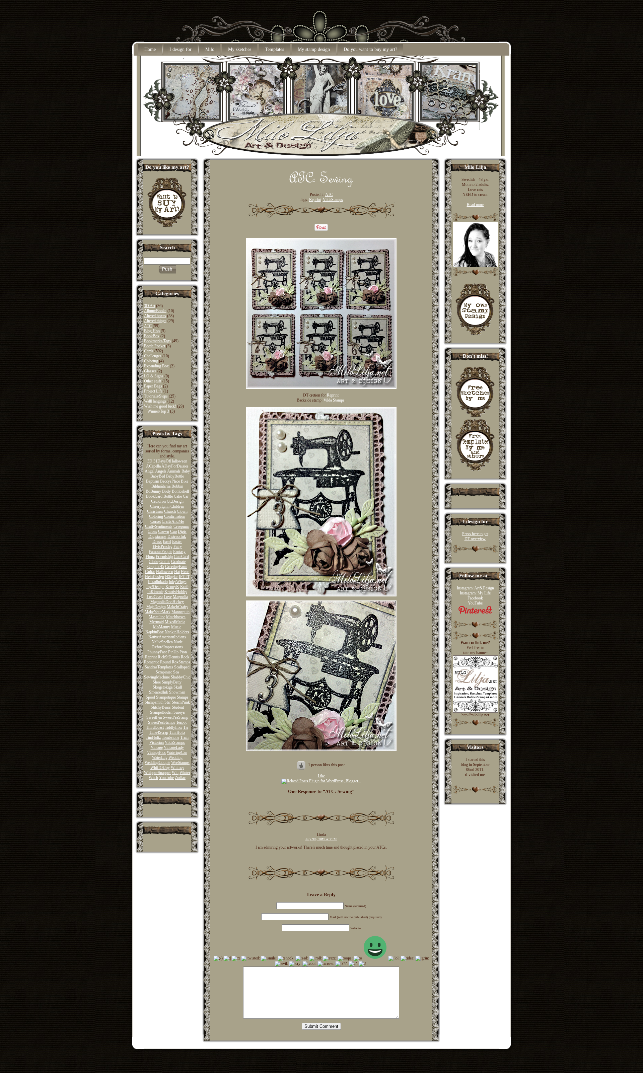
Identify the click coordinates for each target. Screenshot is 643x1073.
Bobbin (177, 486)
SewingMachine (157, 677)
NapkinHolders (177, 632)
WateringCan (177, 752)
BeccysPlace (170, 481)
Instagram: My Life (475, 593)
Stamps (183, 697)
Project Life (153, 391)
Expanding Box (156, 366)
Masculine (157, 617)
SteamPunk (181, 702)
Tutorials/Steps (156, 396)
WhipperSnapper (157, 772)
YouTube (166, 777)
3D (149, 461)
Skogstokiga (162, 687)
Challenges (152, 356)
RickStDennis (169, 657)
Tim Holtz (177, 732)
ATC (148, 326)
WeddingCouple (157, 762)
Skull (177, 687)
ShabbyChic (180, 677)
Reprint (151, 657)
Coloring (151, 361)
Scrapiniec (164, 672)
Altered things (155, 320)
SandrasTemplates (159, 667)
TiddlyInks (173, 727)
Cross (152, 531)
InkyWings (178, 581)
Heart (185, 571)
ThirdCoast (155, 727)
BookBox (151, 336)
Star (167, 702)
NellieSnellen (162, 642)
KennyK (172, 586)
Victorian (156, 742)
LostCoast (155, 596)
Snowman (177, 692)
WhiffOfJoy (160, 767)
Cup (173, 531)
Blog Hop (152, 331)
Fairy (177, 546)
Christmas (155, 511)
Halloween (164, 571)
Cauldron (158, 501)
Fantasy (179, 551)
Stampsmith (154, 702)
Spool (150, 697)
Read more (475, 204)
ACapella (153, 466)
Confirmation (174, 516)
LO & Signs (153, 376)
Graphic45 (155, 566)
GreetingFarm (176, 566)
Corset (155, 521)
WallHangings (155, 401)
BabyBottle (175, 476)
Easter (177, 541)
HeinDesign (154, 576)
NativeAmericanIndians (167, 637)
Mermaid (156, 622)
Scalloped (182, 667)
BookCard (154, 496)
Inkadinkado (158, 581)
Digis (182, 531)
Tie (185, 727)
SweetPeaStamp (175, 717)
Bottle (168, 496)
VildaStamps (175, 742)
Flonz (150, 556)
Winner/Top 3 (158, 411)
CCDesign (175, 501)
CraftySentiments (158, 526)
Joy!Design (155, 586)
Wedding (175, 757)
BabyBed (157, 476)
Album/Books (155, 310)
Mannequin (180, 612)
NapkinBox (154, 632)
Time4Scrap (158, 732)
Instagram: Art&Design (475, 588)
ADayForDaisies (175, 466)
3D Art (149, 305)
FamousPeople (160, 551)
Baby (186, 471)
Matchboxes (176, 617)
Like (321, 776)
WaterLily (159, 757)
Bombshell (180, 491)
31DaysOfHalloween (170, 461)
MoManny (161, 627)
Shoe (157, 682)
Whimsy (177, 767)
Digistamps (157, 536)
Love (168, 596)
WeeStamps (180, 762)
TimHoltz (153, 737)
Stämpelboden (161, 712)
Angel (149, 471)
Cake (178, 496)
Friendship (164, 556)
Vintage (157, 747)
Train (184, 737)
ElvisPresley (162, 546)
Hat (177, 571)
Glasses (150, 371)
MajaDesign (156, 606)
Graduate (178, 561)
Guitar (150, 571)
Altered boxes (155, 315)
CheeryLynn (159, 506)
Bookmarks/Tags (157, 341)
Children (177, 506)
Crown (163, 531)
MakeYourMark (157, 612)
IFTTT (184, 576)
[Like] (301, 765)
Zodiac (180, 777)
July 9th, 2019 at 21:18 (321, 839)
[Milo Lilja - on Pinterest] (475, 613)
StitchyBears (161, 707)
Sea (176, 672)
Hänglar (171, 576)
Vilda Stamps (334, 400)
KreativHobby (175, 591)
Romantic (151, 662)
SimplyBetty (172, 682)
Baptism (152, 481)
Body (166, 491)
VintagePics (156, 752)
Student (178, 707)
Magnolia (180, 596)
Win (175, 772)
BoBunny (153, 491)
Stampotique (166, 697)
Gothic (164, 561)
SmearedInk (158, 692)
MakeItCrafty (177, 606)
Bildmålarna (160, 486)
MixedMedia (175, 622)
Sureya (179, 712)
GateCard (181, 556)
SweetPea (154, 717)
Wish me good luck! (160, 406)
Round (165, 662)
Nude (178, 642)
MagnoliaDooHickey (167, 601)
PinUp (173, 652)
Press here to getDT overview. (475, 536)
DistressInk (176, 536)
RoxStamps (181, 662)
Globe (153, 561)
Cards (148, 351)
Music (176, 627)
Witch (153, 777)
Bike (184, 481)
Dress (157, 541)
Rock (185, 657)
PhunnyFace (157, 652)
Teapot (181, 722)
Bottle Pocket (154, 346)
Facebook (475, 598)
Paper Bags (153, 386)
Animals (174, 471)
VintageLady (174, 747)
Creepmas (181, 526)
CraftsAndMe (173, 521)
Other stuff (152, 381)
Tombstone (170, 737)
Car (186, 496)
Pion (183, 652)
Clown (182, 511)
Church (170, 511)
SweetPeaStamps (161, 722)
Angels (160, 471)
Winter (185, 772)
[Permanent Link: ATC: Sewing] (321, 185)
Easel (167, 541)
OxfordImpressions (167, 647)
